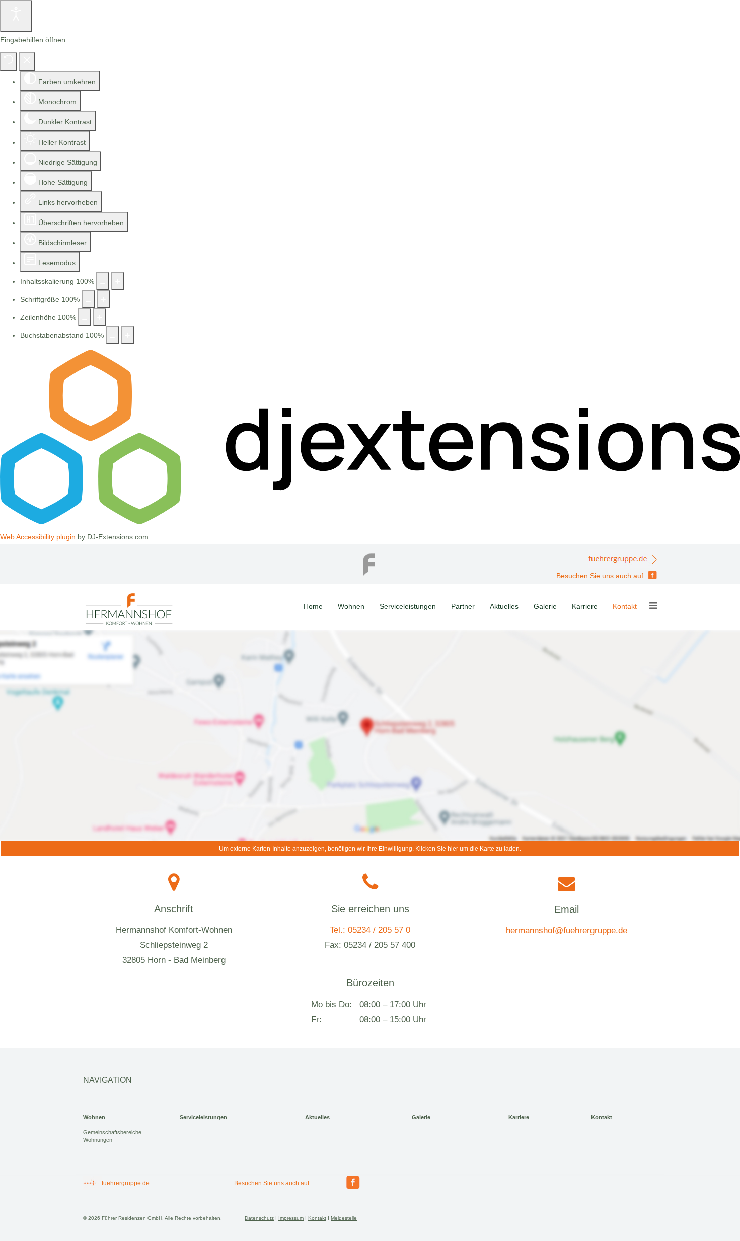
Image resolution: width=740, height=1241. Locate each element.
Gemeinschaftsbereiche (112, 1132)
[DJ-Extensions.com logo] (370, 522)
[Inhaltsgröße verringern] (102, 281)
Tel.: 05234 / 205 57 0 (370, 930)
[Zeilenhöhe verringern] (84, 317)
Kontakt (625, 606)
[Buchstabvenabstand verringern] (112, 335)
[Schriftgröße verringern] (88, 299)
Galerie (545, 606)
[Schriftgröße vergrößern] (103, 299)
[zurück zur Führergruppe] (370, 561)
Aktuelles (504, 606)
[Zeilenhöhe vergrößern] (99, 317)
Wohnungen (97, 1140)
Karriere (585, 606)
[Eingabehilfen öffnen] (16, 16)
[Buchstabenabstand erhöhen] (127, 335)
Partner (463, 606)
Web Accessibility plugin (38, 537)
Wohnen (351, 606)
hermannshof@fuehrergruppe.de (566, 930)
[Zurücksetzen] (8, 61)
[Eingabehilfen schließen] (27, 61)
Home (313, 606)
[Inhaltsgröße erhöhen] (117, 281)
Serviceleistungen (408, 606)
